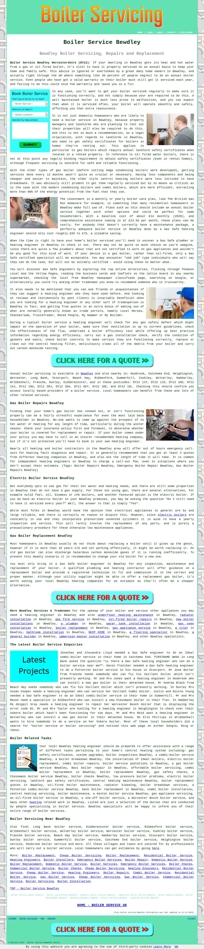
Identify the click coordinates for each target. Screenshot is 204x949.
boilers (142, 170)
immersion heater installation (84, 636)
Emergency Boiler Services (99, 859)
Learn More (162, 946)
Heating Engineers (25, 859)
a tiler (181, 628)
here (155, 848)
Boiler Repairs (116, 872)
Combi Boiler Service (151, 872)
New (42, 918)
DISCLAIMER (186, 32)
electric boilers (172, 515)
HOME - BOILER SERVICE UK (102, 905)
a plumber (69, 623)
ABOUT (160, 32)
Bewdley (87, 373)
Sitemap (12, 918)
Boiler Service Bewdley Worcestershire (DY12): (50, 62)
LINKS (149, 32)
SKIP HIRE (96, 632)
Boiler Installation (74, 881)
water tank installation (128, 623)
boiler (58, 67)
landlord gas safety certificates (59, 780)
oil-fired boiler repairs (130, 619)
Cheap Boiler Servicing (80, 855)
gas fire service (69, 619)
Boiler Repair (136, 859)
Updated (51, 918)
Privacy (192, 918)
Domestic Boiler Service (172, 859)
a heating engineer (115, 708)
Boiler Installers (59, 859)
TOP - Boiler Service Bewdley (34, 888)
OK (176, 946)
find (24, 826)
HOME (139, 32)
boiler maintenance (74, 793)
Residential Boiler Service (168, 855)
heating (35, 802)
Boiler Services (104, 864)
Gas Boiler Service (57, 877)
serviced (89, 104)
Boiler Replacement (38, 855)
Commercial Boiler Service (32, 868)
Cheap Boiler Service (45, 872)
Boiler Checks (180, 864)
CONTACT (171, 32)
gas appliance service (132, 628)
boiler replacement (72, 628)
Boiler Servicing (40, 881)
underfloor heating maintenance (125, 615)
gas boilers (86, 150)
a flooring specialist (149, 632)
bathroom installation (45, 632)
